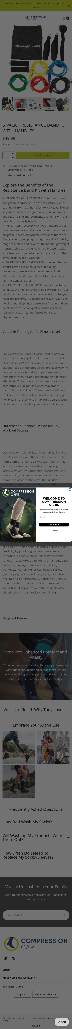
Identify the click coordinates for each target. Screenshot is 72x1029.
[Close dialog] (70, 489)
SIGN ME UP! (54, 524)
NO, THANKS (54, 530)
